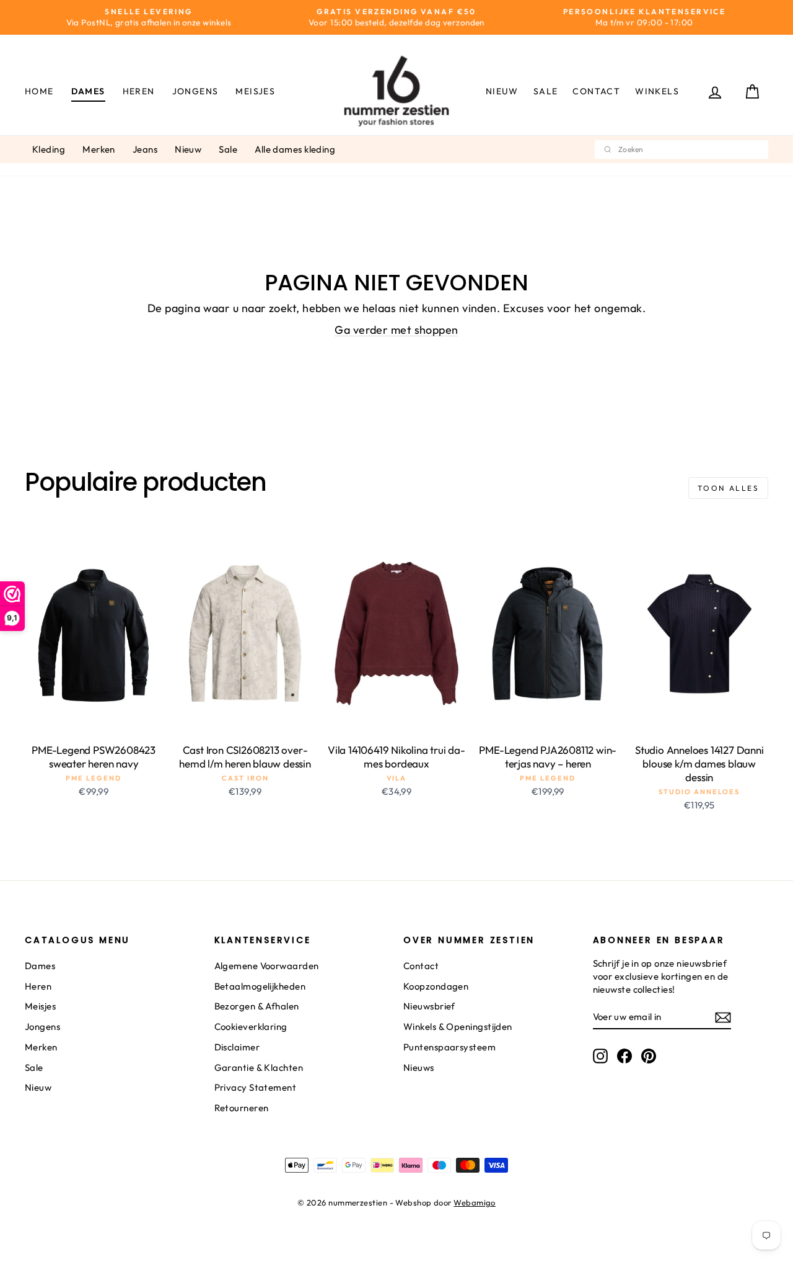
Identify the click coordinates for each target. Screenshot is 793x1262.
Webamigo (474, 1202)
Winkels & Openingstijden (457, 1026)
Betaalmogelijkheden (260, 986)
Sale (545, 91)
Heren (139, 91)
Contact (596, 91)
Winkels (657, 91)
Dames (88, 91)
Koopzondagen (435, 986)
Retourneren (241, 1108)
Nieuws (418, 1067)
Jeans (145, 149)
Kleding (48, 149)
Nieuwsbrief (429, 1006)
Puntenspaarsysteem (449, 1047)
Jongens (195, 91)
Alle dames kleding (295, 149)
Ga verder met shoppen (396, 330)
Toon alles (728, 488)
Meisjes (255, 91)
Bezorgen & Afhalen (256, 1006)
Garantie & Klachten (259, 1067)
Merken (98, 149)
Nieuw (502, 91)
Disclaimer (237, 1047)
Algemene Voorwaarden (266, 966)
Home (39, 91)
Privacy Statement (255, 1087)
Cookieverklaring (250, 1026)
